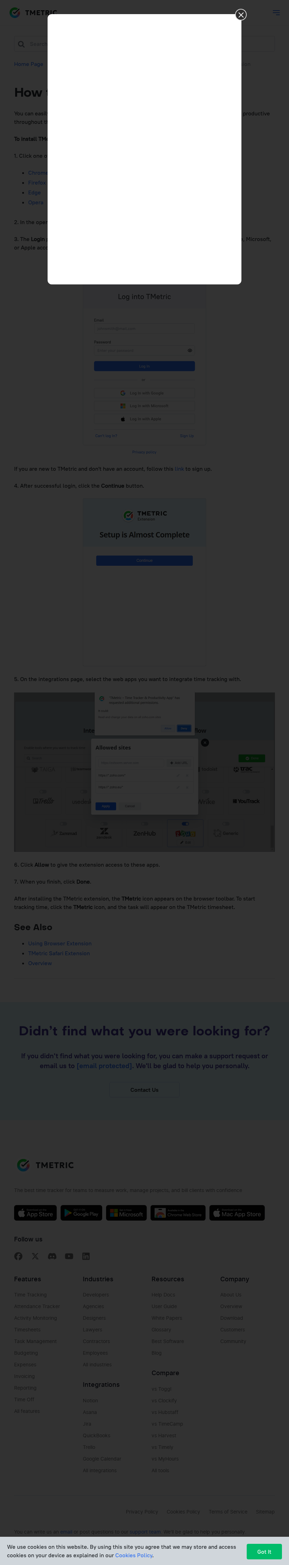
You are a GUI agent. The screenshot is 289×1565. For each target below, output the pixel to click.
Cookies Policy (133, 1555)
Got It (264, 1551)
